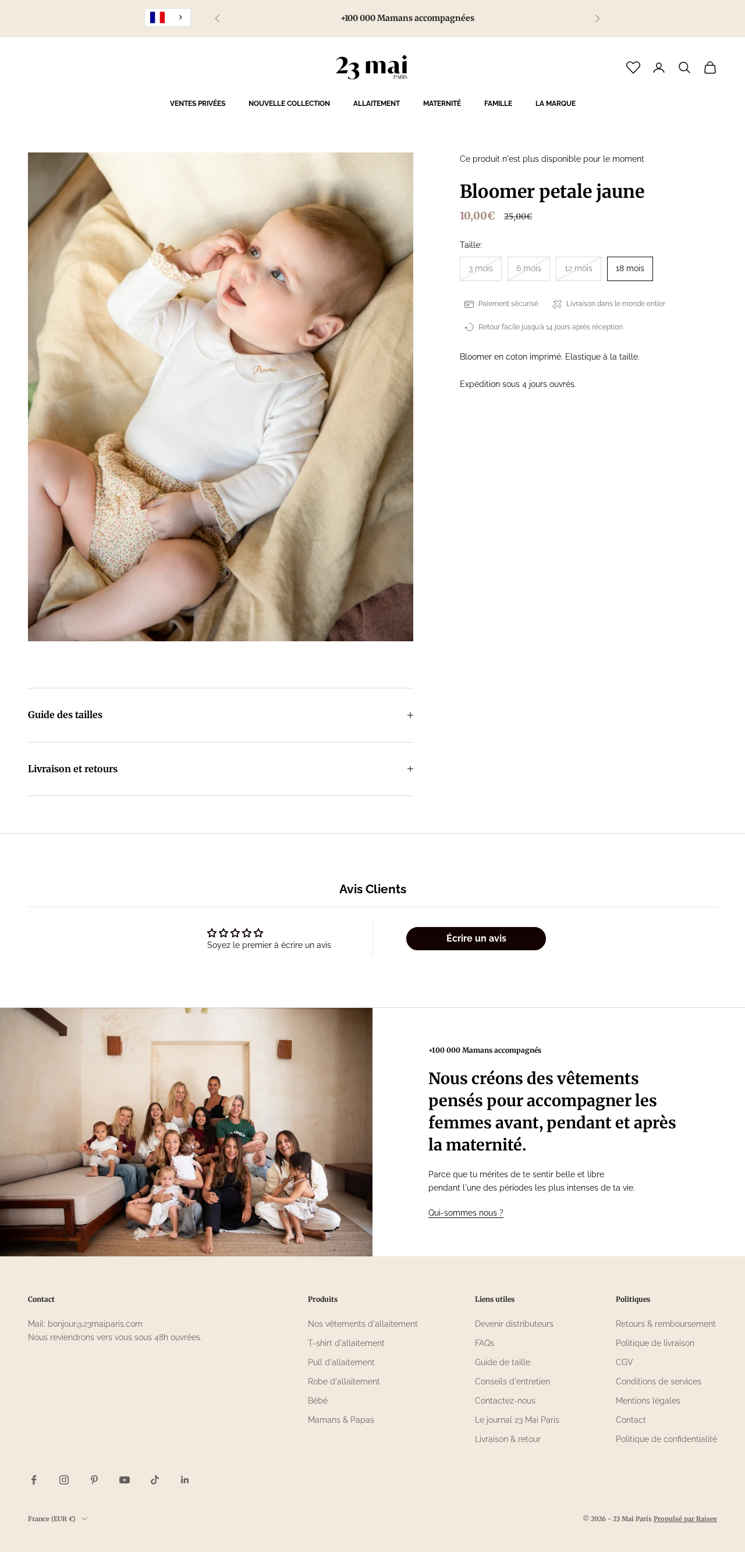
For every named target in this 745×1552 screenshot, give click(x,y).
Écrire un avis (476, 938)
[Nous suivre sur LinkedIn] (185, 1480)
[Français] (167, 17)
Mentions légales (648, 1400)
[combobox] (167, 17)
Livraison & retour (508, 1439)
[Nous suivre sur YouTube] (124, 1480)
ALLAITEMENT (376, 104)
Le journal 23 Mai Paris (517, 1420)
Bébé (318, 1400)
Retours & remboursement (666, 1324)
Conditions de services (658, 1381)
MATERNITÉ (442, 104)
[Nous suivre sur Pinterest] (94, 1480)
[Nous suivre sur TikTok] (155, 1480)
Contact (631, 1420)
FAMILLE (498, 104)
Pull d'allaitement (341, 1362)
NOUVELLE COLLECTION (289, 104)
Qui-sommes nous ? (465, 1212)
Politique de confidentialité (666, 1439)
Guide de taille (502, 1362)
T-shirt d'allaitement (346, 1343)
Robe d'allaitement (344, 1381)
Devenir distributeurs (514, 1324)
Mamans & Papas (341, 1420)
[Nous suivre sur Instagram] (64, 1480)
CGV (624, 1362)
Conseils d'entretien (512, 1381)
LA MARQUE (555, 104)
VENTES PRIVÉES (197, 104)
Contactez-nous (505, 1400)
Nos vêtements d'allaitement (363, 1324)
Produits (323, 1299)
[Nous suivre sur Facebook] (34, 1480)
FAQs (484, 1343)
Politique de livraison (655, 1343)
